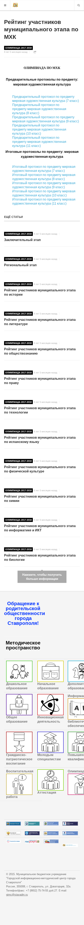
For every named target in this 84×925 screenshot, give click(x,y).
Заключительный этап (22, 240)
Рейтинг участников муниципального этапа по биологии (40, 557)
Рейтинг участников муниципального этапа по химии (40, 498)
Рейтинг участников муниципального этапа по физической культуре (40, 469)
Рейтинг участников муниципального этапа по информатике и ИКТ (40, 528)
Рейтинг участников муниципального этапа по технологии (40, 410)
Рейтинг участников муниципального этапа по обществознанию (40, 351)
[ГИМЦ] (15, 5)
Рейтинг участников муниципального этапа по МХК (41, 29)
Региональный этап (20, 265)
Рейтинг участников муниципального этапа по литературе (40, 322)
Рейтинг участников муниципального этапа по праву (40, 381)
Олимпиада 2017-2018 (18, 48)
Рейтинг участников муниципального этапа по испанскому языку (40, 440)
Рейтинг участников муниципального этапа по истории (40, 292)
